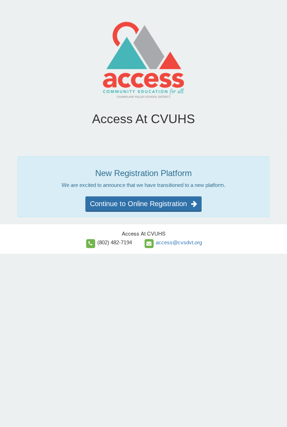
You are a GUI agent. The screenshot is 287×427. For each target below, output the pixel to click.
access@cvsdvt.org (179, 242)
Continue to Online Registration (140, 204)
